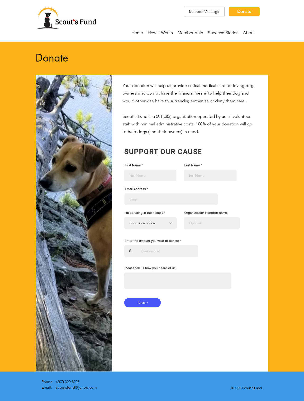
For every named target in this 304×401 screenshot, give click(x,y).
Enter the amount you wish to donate (152, 240)
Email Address (135, 189)
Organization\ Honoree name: (206, 212)
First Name (133, 165)
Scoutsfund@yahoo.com (76, 387)
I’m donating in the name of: (145, 212)
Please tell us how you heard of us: (150, 268)
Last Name (192, 165)
